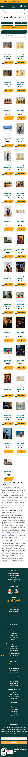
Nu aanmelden (14, 742)
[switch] (3, 755)
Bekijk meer (14, 27)
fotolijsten (10, 534)
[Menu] (2, 6)
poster (23, 550)
